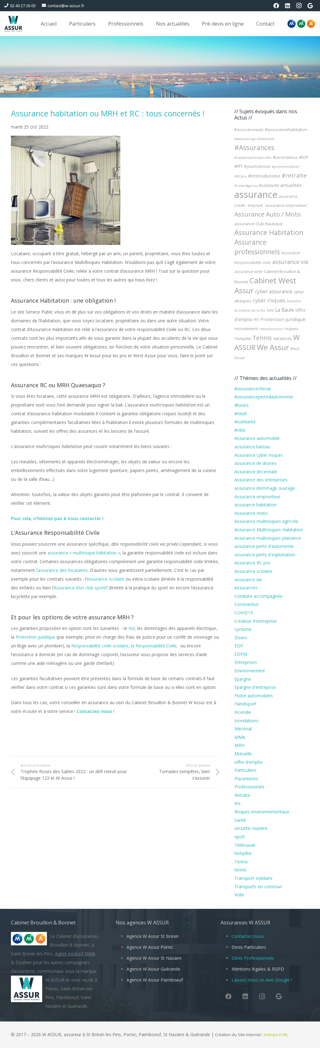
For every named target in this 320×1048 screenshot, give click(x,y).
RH (237, 804)
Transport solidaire (253, 878)
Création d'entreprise (255, 621)
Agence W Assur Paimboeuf (155, 980)
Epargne (242, 679)
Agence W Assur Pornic (150, 947)
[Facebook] (276, 5)
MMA (239, 737)
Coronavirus (246, 604)
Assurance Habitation (268, 232)
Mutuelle (243, 754)
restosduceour (271, 329)
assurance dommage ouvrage (264, 488)
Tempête (242, 338)
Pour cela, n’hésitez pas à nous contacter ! (58, 518)
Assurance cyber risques (258, 455)
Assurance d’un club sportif (81, 588)
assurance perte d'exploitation (264, 555)
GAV (270, 310)
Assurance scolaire (105, 579)
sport (239, 837)
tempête (243, 853)
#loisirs (241, 405)
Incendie (242, 712)
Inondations (246, 721)
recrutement (246, 328)
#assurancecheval (252, 389)
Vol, (132, 628)
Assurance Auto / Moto (267, 214)
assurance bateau (252, 447)
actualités (291, 185)
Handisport (245, 704)
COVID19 (243, 613)
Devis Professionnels (253, 958)
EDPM (240, 654)
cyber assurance (273, 291)
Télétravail (244, 845)
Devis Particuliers (249, 947)
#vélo (240, 430)
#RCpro (240, 176)
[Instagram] (298, 5)
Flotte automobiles (253, 696)
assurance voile (248, 271)
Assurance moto (251, 513)
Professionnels (249, 787)
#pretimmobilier (286, 166)
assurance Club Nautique (258, 224)
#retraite (294, 175)
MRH (239, 745)
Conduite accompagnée (258, 596)
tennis (240, 870)
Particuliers (245, 770)
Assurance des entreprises (261, 480)
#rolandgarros (246, 185)
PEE (256, 320)
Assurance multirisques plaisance (267, 538)
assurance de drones (255, 463)
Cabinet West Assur (265, 285)
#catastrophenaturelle (253, 157)
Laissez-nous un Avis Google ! (262, 980)
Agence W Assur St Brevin (153, 936)
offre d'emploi (248, 762)
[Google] (310, 5)
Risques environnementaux (261, 812)
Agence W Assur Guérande (153, 969)
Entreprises (245, 662)
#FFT (238, 166)
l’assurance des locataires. (63, 570)
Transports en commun (258, 887)
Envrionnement (249, 671)
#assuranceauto (249, 129)
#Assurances (254, 147)
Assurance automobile (257, 438)
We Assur (273, 347)
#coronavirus (285, 157)
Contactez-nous (248, 936)
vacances (282, 338)
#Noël (240, 414)
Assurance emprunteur (257, 497)
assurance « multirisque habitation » (84, 553)
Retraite (242, 795)
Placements (246, 779)
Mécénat (243, 729)
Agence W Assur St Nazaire (154, 958)
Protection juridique (35, 637)
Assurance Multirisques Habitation (268, 530)
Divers (240, 638)
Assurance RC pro (252, 563)
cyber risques (269, 300)
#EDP (303, 157)
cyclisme (243, 629)
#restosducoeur (264, 176)
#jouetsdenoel (257, 166)
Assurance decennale (255, 472)
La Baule (284, 309)
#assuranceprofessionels (254, 139)
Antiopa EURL (276, 1034)
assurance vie (290, 262)
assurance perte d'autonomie (264, 546)
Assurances (246, 588)
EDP (238, 646)
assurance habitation (255, 505)
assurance (256, 194)
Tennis (262, 338)
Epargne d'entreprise (255, 687)
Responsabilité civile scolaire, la (103, 646)
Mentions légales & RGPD (258, 969)
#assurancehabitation (286, 129)
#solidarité (269, 185)
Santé (240, 820)
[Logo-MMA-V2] (301, 23)
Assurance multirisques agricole (266, 521)
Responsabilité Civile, (158, 646)
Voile (239, 895)
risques (291, 328)
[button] (100, 24)
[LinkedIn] (287, 5)
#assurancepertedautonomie (263, 397)
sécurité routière (251, 828)
